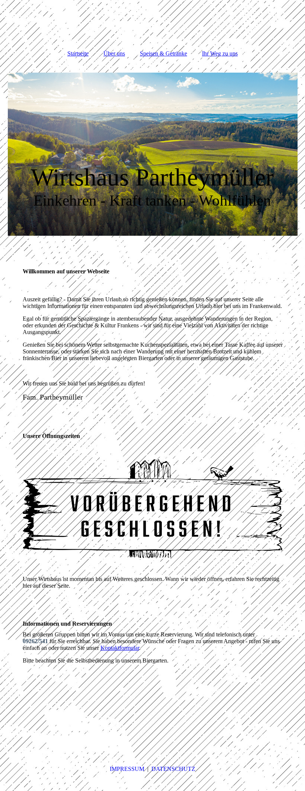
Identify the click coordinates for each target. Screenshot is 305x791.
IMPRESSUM (128, 769)
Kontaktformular (119, 648)
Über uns (114, 53)
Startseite (78, 53)
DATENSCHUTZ (173, 769)
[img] (153, 154)
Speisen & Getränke (163, 53)
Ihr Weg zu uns (220, 53)
